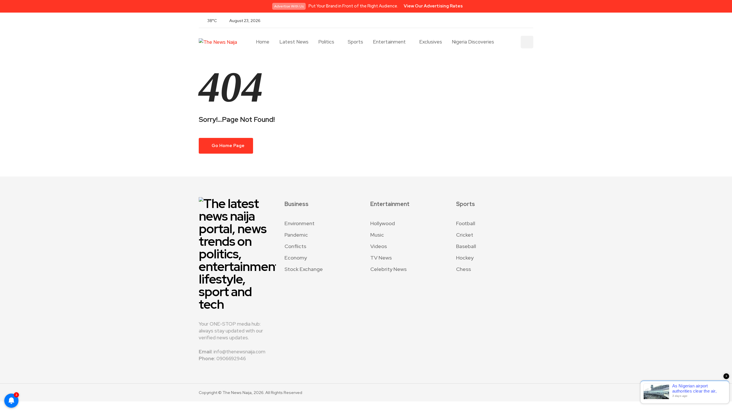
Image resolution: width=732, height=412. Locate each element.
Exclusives (430, 42)
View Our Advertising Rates (433, 6)
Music (377, 234)
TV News (381, 257)
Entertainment (389, 42)
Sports (355, 42)
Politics (326, 42)
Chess (463, 269)
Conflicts (295, 246)
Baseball (466, 246)
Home (262, 42)
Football (465, 223)
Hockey (465, 257)
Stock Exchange (304, 269)
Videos (378, 246)
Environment (300, 223)
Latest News (294, 42)
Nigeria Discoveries (473, 42)
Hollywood (382, 223)
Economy (296, 257)
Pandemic (296, 234)
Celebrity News (388, 269)
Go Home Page (227, 145)
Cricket (464, 234)
